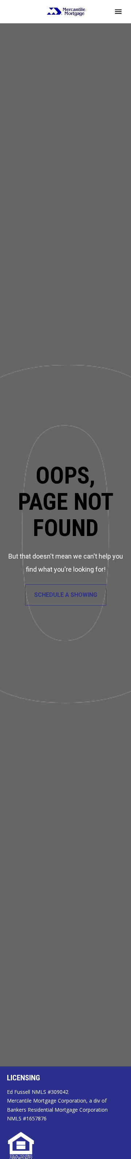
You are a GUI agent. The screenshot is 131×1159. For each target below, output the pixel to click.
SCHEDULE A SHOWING (65, 594)
